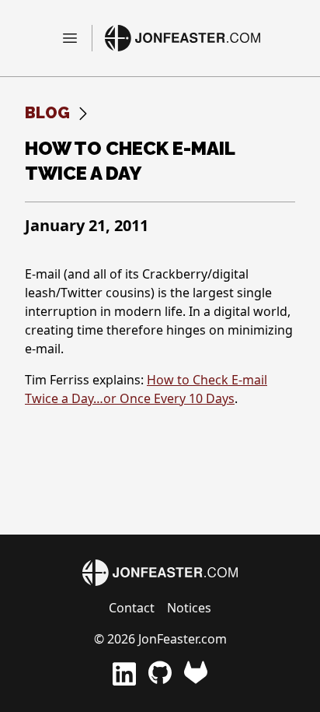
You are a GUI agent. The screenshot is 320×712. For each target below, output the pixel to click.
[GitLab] (196, 674)
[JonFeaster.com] (182, 38)
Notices (189, 607)
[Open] (76, 38)
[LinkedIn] (124, 674)
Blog (47, 112)
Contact (132, 607)
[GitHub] (160, 674)
